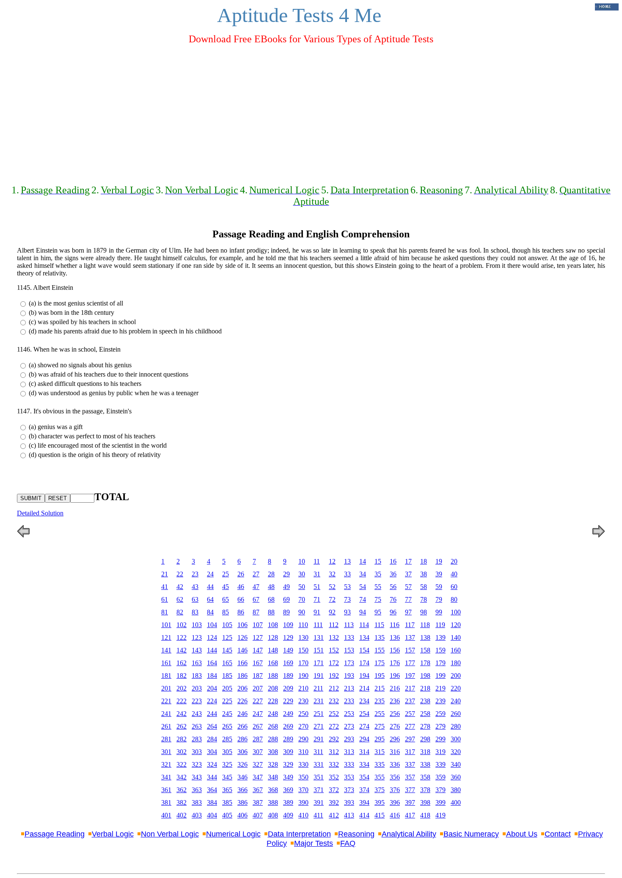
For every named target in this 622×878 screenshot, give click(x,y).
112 (334, 624)
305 (227, 751)
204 (212, 688)
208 (273, 688)
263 (197, 726)
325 (227, 764)
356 (395, 777)
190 (303, 675)
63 (195, 599)
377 (410, 789)
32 (332, 574)
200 (456, 675)
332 (334, 764)
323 (197, 764)
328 (273, 764)
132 (334, 637)
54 (362, 586)
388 (273, 802)
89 (286, 612)
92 (332, 612)
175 (379, 662)
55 (377, 586)
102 (181, 624)
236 (395, 701)
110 (303, 624)
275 (379, 726)
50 (301, 586)
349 (288, 777)
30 (301, 574)
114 (364, 624)
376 (395, 789)
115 (379, 624)
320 (456, 751)
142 (181, 650)
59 (438, 586)
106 (242, 624)
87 (256, 612)
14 (362, 561)
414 (364, 815)
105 (227, 624)
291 (319, 739)
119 (440, 624)
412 (334, 815)
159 (440, 650)
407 (258, 815)
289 (288, 739)
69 (286, 599)
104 (212, 624)
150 (303, 650)
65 (225, 599)
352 (334, 777)
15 (377, 561)
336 (395, 764)
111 (318, 624)
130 (303, 637)
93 (347, 612)
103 (197, 624)
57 (408, 586)
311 (318, 751)
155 (379, 650)
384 (212, 802)
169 (288, 662)
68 (271, 599)
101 (166, 624)
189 (288, 675)
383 (197, 802)
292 (334, 739)
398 (425, 802)
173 (349, 662)
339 (440, 764)
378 (425, 789)
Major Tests (313, 843)
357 (410, 777)
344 (212, 777)
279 (440, 726)
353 (349, 777)
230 (303, 701)
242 (181, 713)
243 (197, 713)
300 (456, 739)
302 (181, 751)
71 (317, 599)
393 (349, 802)
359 (440, 777)
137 (410, 637)
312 (334, 751)
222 (181, 701)
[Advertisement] (311, 111)
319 (440, 751)
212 (334, 688)
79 (438, 599)
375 (379, 789)
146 (242, 650)
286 (242, 739)
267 (258, 726)
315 (379, 751)
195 (379, 675)
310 (303, 751)
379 (440, 789)
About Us (521, 834)
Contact (558, 834)
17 (408, 561)
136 (395, 637)
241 (166, 713)
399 (440, 802)
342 (181, 777)
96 (393, 612)
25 (225, 574)
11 (317, 561)
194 (364, 675)
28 (271, 574)
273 (349, 726)
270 (303, 726)
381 (166, 802)
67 (256, 599)
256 (395, 713)
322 (181, 764)
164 (212, 662)
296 (395, 739)
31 (317, 574)
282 (181, 739)
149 (288, 650)
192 (334, 675)
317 (410, 751)
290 (303, 739)
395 (379, 802)
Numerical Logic (233, 834)
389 (288, 802)
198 (425, 675)
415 (379, 815)
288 (273, 739)
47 (256, 586)
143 (197, 650)
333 (349, 764)
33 (347, 574)
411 (318, 815)
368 (273, 789)
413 (349, 815)
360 (456, 777)
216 (395, 688)
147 (258, 650)
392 (334, 802)
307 (258, 751)
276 (395, 726)
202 (181, 688)
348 (273, 777)
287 (258, 739)
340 (456, 764)
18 (423, 561)
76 (393, 599)
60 (454, 586)
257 (410, 713)
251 (319, 713)
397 (410, 802)
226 (242, 701)
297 (410, 739)
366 (242, 789)
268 (273, 726)
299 (440, 739)
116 (394, 624)
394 (364, 802)
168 (273, 662)
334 (364, 764)
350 (303, 777)
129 (288, 637)
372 (334, 789)
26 (240, 574)
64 (210, 599)
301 (166, 751)
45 (225, 586)
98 (423, 612)
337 (410, 764)
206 (242, 688)
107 (258, 624)
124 (212, 637)
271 (319, 726)
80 (454, 599)
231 (319, 701)
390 (303, 802)
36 (393, 574)
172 (334, 662)
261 (166, 726)
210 (303, 688)
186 (242, 675)
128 (273, 637)
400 (456, 802)
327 (258, 764)
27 (256, 574)
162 (181, 662)
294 (364, 739)
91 (317, 612)
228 (273, 701)
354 (364, 777)
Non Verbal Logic (170, 834)
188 (273, 675)
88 (271, 612)
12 (332, 561)
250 (303, 713)
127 (258, 637)
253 (349, 713)
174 (364, 662)
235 (379, 701)
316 (395, 751)
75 (377, 599)
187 (258, 675)
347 (258, 777)
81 (164, 612)
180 (456, 662)
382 (181, 802)
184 (212, 675)
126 (242, 637)
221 (166, 701)
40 (454, 574)
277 (410, 726)
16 (393, 561)
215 (379, 688)
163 (197, 662)
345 (227, 777)
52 (332, 586)
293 (349, 739)
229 (288, 701)
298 (425, 739)
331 (319, 764)
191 (319, 675)
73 (347, 599)
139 (440, 637)
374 (364, 789)
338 (425, 764)
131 (319, 637)
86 (240, 612)
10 (301, 561)
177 (410, 662)
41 (164, 586)
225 (227, 701)
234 (364, 701)
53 (347, 586)
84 (210, 612)
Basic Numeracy (471, 834)
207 (258, 688)
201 (166, 688)
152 (334, 650)
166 (242, 662)
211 (318, 688)
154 (364, 650)
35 (377, 574)
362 (181, 789)
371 (319, 789)
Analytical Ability (409, 834)
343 (197, 777)
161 (166, 662)
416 (395, 815)
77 (408, 599)
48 (271, 586)
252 (334, 713)
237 (410, 701)
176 (395, 662)
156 (395, 650)
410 (303, 815)
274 (364, 726)
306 (242, 751)
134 (364, 637)
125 (227, 637)
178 (425, 662)
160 (456, 650)
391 (319, 802)
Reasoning (356, 834)
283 (197, 739)
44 (210, 586)
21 (164, 574)
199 (440, 675)
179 (440, 662)
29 (286, 574)
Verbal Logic (113, 834)
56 (393, 586)
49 (286, 586)
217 (410, 688)
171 (319, 662)
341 (166, 777)
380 (456, 789)
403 (197, 815)
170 (303, 662)
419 (440, 815)
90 (301, 612)
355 (379, 777)
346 (242, 777)
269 (288, 726)
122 (181, 637)
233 (349, 701)
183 (197, 675)
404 (212, 815)
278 (425, 726)
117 (410, 624)
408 (273, 815)
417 (410, 815)
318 (425, 751)
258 (425, 713)
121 (166, 637)
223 (197, 701)
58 (423, 586)
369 (288, 789)
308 (273, 751)
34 (362, 574)
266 (242, 726)
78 (423, 599)
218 (425, 688)
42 (179, 586)
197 (410, 675)
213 (349, 688)
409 (288, 815)
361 (166, 789)
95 (377, 612)
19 (438, 561)
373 (349, 789)
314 (364, 751)
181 (166, 675)
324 (212, 764)
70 (301, 599)
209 (288, 688)
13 (347, 561)
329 (288, 764)
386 (242, 802)
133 (349, 637)
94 (362, 612)
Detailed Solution (40, 513)
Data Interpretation (299, 834)
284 (212, 739)
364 (212, 789)
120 (456, 624)
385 (227, 802)
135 (379, 637)
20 (454, 561)
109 (288, 624)
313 (349, 751)
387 (258, 802)
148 (273, 650)
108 (273, 624)
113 (349, 624)
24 (210, 574)
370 (303, 789)
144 (212, 650)
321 (166, 764)
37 (408, 574)
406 (242, 815)
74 (362, 599)
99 (438, 612)
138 (425, 637)
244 (212, 713)
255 (379, 713)
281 (166, 739)
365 (227, 789)
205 (227, 688)
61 (164, 599)
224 (212, 701)
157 (410, 650)
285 (227, 739)
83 (195, 612)
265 (227, 726)
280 (456, 726)
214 (364, 688)
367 (258, 789)
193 (349, 675)
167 (258, 662)
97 (408, 612)
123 (197, 637)
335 (379, 764)
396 (395, 802)
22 (179, 574)
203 (197, 688)
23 (195, 574)
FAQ (347, 843)
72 (332, 599)
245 (227, 713)
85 (225, 612)
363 (197, 789)
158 (425, 650)
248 (273, 713)
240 (456, 701)
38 (423, 574)
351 (319, 777)
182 (181, 675)
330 (303, 764)
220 (456, 688)
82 (179, 612)
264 (212, 726)
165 (227, 662)
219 (440, 688)
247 (258, 713)
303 (197, 751)
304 (212, 751)
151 (319, 650)
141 (166, 650)
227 (258, 701)
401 (166, 815)
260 (456, 713)
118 (425, 624)
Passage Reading (55, 834)
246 (242, 713)
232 (334, 701)
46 (240, 586)
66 (240, 599)
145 (227, 650)
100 (456, 612)
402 (181, 815)
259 (440, 713)
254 (364, 713)
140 (456, 637)
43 (195, 586)
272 (334, 726)
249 (288, 713)
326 (242, 764)
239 (440, 701)
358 (425, 777)
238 (425, 701)
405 (227, 815)
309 (288, 751)
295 (379, 739)
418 (425, 815)
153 (349, 650)
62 (179, 599)
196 (395, 675)
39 (438, 574)
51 (317, 586)
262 (181, 726)
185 (227, 675)
